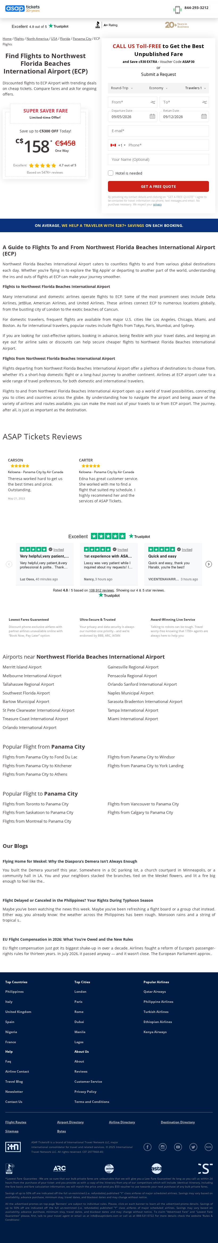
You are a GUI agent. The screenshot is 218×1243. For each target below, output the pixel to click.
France (10, 1042)
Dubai (79, 1022)
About (79, 1061)
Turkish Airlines (156, 1011)
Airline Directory (122, 1122)
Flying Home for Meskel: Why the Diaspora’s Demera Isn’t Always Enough (70, 861)
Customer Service (88, 1081)
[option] (38, 478)
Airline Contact (17, 1071)
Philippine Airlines (158, 1001)
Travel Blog (14, 1081)
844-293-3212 (196, 7)
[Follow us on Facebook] (148, 1147)
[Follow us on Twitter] (193, 1147)
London (80, 991)
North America (38, 38)
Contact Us (13, 1101)
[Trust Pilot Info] (177, 25)
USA (54, 38)
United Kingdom (18, 1011)
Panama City (82, 38)
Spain (9, 1022)
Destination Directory (178, 1122)
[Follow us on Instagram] (163, 1147)
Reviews (80, 1071)
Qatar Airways (155, 991)
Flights (19, 38)
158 (36, 146)
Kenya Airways (155, 1032)
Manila (79, 1032)
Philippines (14, 991)
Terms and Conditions (91, 1101)
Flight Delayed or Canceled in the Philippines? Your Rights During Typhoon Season (78, 900)
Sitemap (12, 1131)
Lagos (78, 1042)
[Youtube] (178, 1147)
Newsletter (14, 1091)
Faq (8, 1061)
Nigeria (11, 1032)
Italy (8, 1001)
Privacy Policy (85, 1091)
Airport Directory (70, 1122)
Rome (78, 1011)
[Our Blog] (208, 1147)
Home (7, 38)
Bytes (61, 1131)
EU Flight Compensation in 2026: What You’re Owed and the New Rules (68, 939)
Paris (78, 1001)
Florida (65, 38)
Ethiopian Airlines (158, 1022)
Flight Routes (15, 1122)
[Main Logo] (22, 9)
